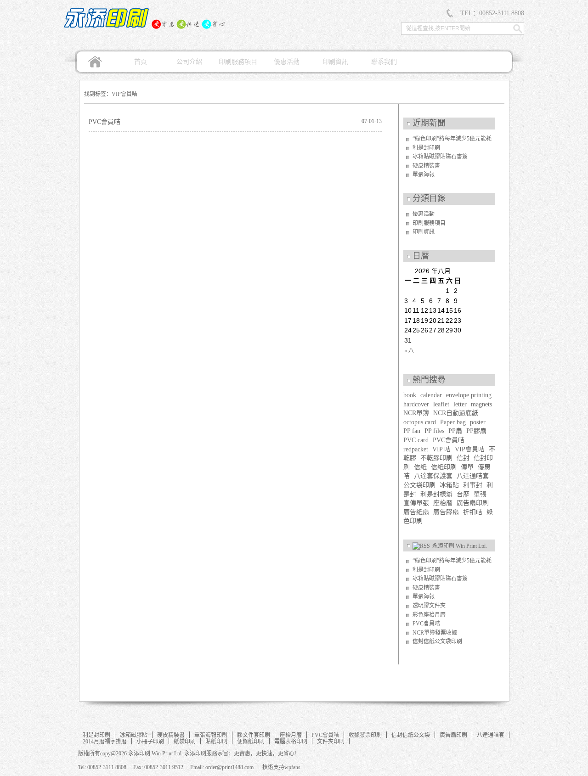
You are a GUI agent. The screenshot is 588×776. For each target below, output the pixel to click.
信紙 (420, 467)
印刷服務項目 (238, 61)
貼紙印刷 (216, 741)
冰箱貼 (449, 485)
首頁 (140, 61)
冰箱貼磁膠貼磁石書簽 (440, 156)
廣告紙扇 (416, 512)
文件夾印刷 (331, 741)
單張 (480, 494)
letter (460, 404)
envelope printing (469, 395)
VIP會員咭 (470, 449)
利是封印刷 (426, 148)
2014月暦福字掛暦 (105, 741)
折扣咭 (472, 512)
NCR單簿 (416, 413)
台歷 (463, 494)
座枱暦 (442, 503)
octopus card (419, 422)
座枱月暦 (291, 735)
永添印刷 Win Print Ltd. (459, 546)
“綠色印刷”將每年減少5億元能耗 (452, 138)
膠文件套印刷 (253, 735)
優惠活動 (287, 61)
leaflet (441, 404)
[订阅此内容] (421, 546)
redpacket (415, 449)
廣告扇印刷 (473, 503)
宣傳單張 (416, 503)
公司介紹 (189, 61)
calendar (431, 395)
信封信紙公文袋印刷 (437, 641)
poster (478, 422)
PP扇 (455, 430)
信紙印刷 (444, 467)
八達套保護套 (433, 475)
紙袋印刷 (185, 741)
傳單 (467, 467)
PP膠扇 (476, 430)
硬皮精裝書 (426, 166)
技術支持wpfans (281, 767)
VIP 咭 (441, 449)
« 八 (409, 351)
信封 (463, 458)
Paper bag (453, 422)
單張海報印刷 (210, 735)
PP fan (411, 430)
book (409, 395)
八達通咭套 (473, 475)
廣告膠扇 (446, 512)
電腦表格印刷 (290, 741)
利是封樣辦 (436, 494)
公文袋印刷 (419, 485)
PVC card (416, 440)
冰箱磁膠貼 (133, 735)
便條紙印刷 (251, 741)
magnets (481, 404)
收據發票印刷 (365, 735)
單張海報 (424, 174)
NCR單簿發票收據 (435, 633)
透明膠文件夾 (429, 605)
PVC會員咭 (448, 440)
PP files (434, 430)
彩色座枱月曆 (429, 615)
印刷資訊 (335, 61)
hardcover (416, 404)
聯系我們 (384, 61)
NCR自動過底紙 (455, 413)
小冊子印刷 (150, 741)
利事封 (472, 485)
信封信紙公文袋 (410, 735)
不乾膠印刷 (436, 458)
